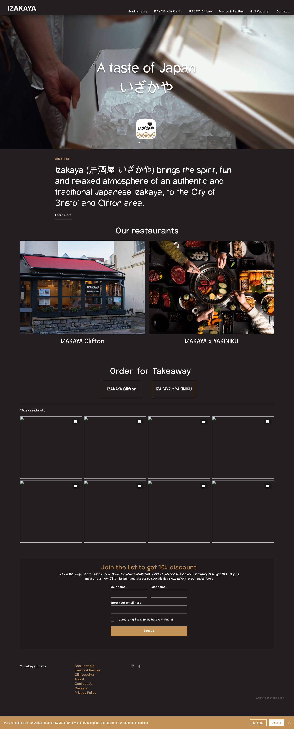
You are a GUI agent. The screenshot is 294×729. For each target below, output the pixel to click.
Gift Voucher (85, 675)
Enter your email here (126, 602)
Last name (158, 587)
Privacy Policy (85, 693)
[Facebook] (139, 666)
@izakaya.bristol (33, 410)
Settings (258, 723)
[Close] (289, 722)
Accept (276, 723)
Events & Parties (87, 670)
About (79, 679)
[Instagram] (132, 666)
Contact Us (84, 684)
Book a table (84, 666)
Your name (118, 587)
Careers (81, 688)
